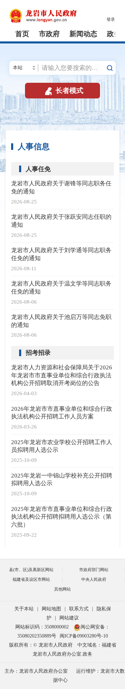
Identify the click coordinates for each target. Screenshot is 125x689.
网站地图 (51, 608)
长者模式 (63, 90)
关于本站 (24, 608)
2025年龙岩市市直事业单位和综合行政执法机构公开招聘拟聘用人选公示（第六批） (61, 517)
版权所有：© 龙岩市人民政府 (41, 645)
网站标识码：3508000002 (42, 627)
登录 (111, 19)
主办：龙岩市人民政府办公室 (36, 671)
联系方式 (79, 608)
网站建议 (69, 617)
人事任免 (38, 169)
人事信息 (34, 146)
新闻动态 (83, 34)
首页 (22, 34)
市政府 (49, 34)
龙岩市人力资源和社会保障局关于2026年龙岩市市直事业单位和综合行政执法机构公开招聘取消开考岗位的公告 (61, 375)
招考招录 (38, 352)
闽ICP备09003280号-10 (84, 636)
